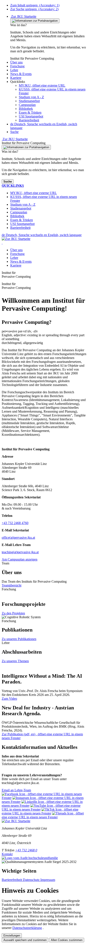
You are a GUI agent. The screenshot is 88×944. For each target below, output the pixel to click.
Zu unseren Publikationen (19, 639)
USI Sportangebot (31, 116)
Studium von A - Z (31, 97)
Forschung (17, 254)
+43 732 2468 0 (26, 850)
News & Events (21, 261)
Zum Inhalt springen (34, 5)
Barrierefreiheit (29, 120)
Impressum (47, 880)
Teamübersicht (11, 585)
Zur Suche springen (34, 9)
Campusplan (27, 105)
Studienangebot (29, 101)
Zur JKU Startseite (23, 16)
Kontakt (7, 854)
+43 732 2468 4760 (15, 523)
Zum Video (9, 698)
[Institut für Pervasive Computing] (2, 242)
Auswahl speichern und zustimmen (25, 940)
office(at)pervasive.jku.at (18, 537)
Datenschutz (31, 880)
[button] (16, 62)
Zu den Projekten (13, 613)
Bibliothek (26, 108)
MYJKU (42, 85)
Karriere (15, 265)
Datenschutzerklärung (27, 928)
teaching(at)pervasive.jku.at (20, 552)
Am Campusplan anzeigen (19, 559)
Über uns (16, 250)
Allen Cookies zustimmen (66, 940)
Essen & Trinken (30, 112)
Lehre (14, 257)
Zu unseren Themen (15, 661)
